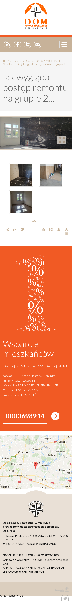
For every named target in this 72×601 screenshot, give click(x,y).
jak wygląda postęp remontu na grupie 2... (43, 64)
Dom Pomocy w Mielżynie (21, 60)
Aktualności (9, 64)
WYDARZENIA (49, 60)
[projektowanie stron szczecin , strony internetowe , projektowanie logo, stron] (61, 589)
